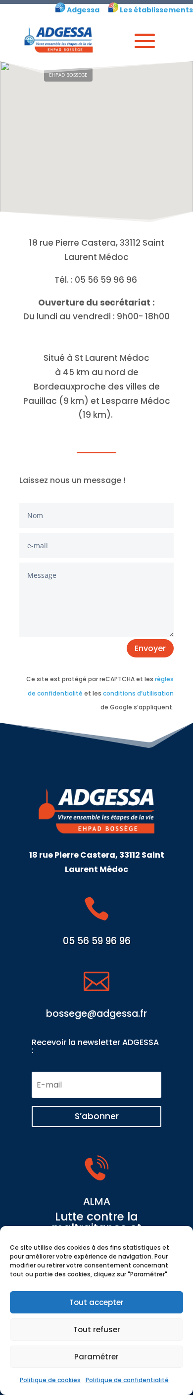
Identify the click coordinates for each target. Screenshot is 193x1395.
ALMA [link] (96, 1201)
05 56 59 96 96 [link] (97, 941)
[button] (145, 41)
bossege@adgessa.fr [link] (96, 1013)
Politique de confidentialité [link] (127, 1380)
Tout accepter (96, 1302)
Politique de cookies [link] (50, 1380)
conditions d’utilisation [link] (138, 693)
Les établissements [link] (155, 10)
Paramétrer (96, 1356)
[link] (60, 10)
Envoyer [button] (150, 648)
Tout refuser (96, 1329)
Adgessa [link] (82, 10)
